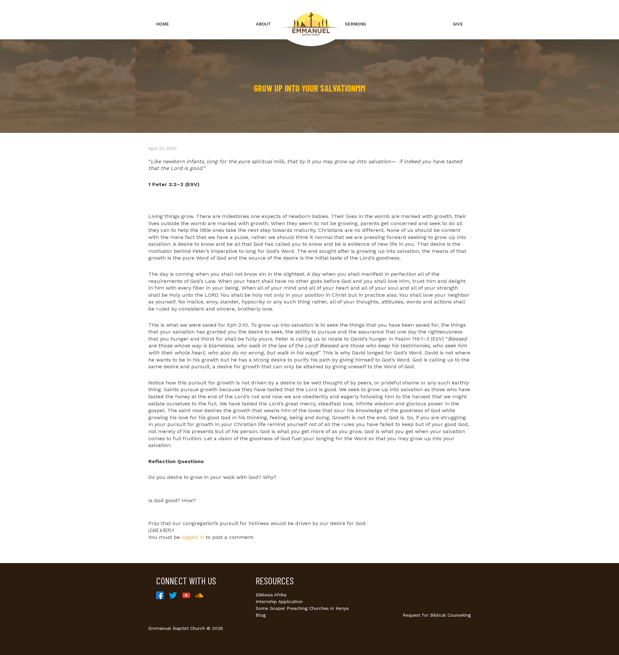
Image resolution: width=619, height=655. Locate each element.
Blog (261, 615)
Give (458, 24)
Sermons (355, 24)
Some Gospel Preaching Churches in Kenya (302, 608)
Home (162, 24)
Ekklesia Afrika (271, 594)
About (263, 24)
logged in (193, 537)
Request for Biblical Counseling (437, 615)
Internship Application (279, 601)
